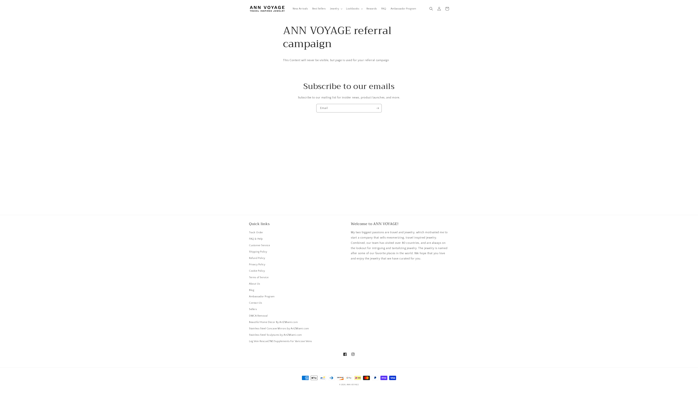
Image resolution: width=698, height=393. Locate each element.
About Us (254, 283)
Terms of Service (259, 277)
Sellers (253, 309)
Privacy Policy (257, 264)
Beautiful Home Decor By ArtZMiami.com (273, 322)
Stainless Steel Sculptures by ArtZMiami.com (275, 335)
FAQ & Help (256, 238)
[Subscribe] (378, 108)
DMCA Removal (258, 315)
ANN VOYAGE (353, 385)
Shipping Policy (258, 251)
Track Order (256, 232)
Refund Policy (257, 258)
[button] (336, 9)
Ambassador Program (262, 296)
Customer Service (259, 245)
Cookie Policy (257, 270)
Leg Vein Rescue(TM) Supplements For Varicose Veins (280, 341)
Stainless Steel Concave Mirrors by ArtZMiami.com (279, 328)
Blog (251, 290)
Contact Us (255, 302)
